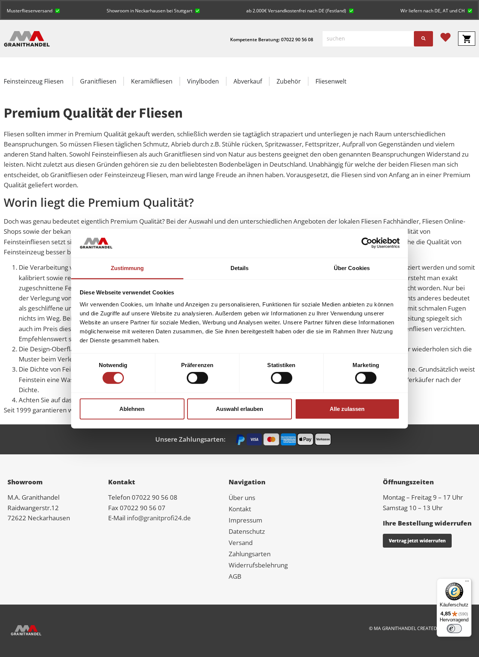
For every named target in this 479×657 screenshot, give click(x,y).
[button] (33, 10)
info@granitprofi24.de (159, 518)
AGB (235, 576)
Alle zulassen (347, 408)
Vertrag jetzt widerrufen (417, 541)
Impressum (245, 520)
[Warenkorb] (466, 38)
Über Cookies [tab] (352, 268)
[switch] (197, 378)
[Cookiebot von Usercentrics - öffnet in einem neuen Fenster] (367, 243)
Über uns (242, 497)
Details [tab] (240, 268)
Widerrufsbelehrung (258, 565)
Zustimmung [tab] (127, 268)
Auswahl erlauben (239, 408)
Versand (241, 542)
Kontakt (240, 509)
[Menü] (467, 582)
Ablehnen (131, 408)
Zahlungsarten (250, 553)
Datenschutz (247, 531)
